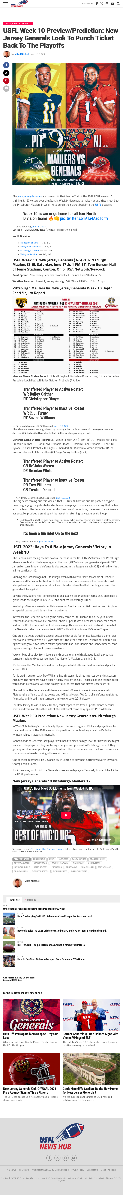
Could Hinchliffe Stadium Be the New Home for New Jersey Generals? (90, 1090)
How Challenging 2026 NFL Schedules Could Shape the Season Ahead (54, 916)
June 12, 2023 (38, 226)
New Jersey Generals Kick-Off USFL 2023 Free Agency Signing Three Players (29, 1090)
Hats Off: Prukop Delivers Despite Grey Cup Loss (30, 1036)
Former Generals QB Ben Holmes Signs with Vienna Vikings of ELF (90, 1036)
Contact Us (92, 1170)
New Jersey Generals (30, 196)
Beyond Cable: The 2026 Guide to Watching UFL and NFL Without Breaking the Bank (61, 930)
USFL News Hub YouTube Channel (46, 849)
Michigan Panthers (29, 254)
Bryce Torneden (22, 863)
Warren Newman (79, 871)
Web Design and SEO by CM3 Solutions (50, 1170)
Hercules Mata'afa (60, 863)
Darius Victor (40, 863)
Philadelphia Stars (29, 242)
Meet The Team (108, 1170)
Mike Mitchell (22, 54)
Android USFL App (12, 980)
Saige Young (71, 867)
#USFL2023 (63, 858)
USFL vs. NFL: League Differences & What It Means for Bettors (51, 944)
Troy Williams (21, 871)
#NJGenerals (39, 858)
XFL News (11, 1170)
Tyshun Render (60, 871)
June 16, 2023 (60, 426)
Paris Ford (57, 867)
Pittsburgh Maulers (29, 250)
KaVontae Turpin (22, 867)
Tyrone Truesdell (40, 871)
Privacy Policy (78, 1170)
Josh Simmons (94, 863)
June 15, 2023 (46, 541)
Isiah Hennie (78, 863)
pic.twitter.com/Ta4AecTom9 (84, 218)
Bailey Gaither (79, 858)
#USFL (51, 858)
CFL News (24, 1170)
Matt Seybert (41, 867)
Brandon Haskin (97, 858)
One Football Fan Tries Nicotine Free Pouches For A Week (34, 908)
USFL (98, 205)
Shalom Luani (87, 867)
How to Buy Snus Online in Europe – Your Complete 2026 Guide (50, 959)
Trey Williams (104, 867)
